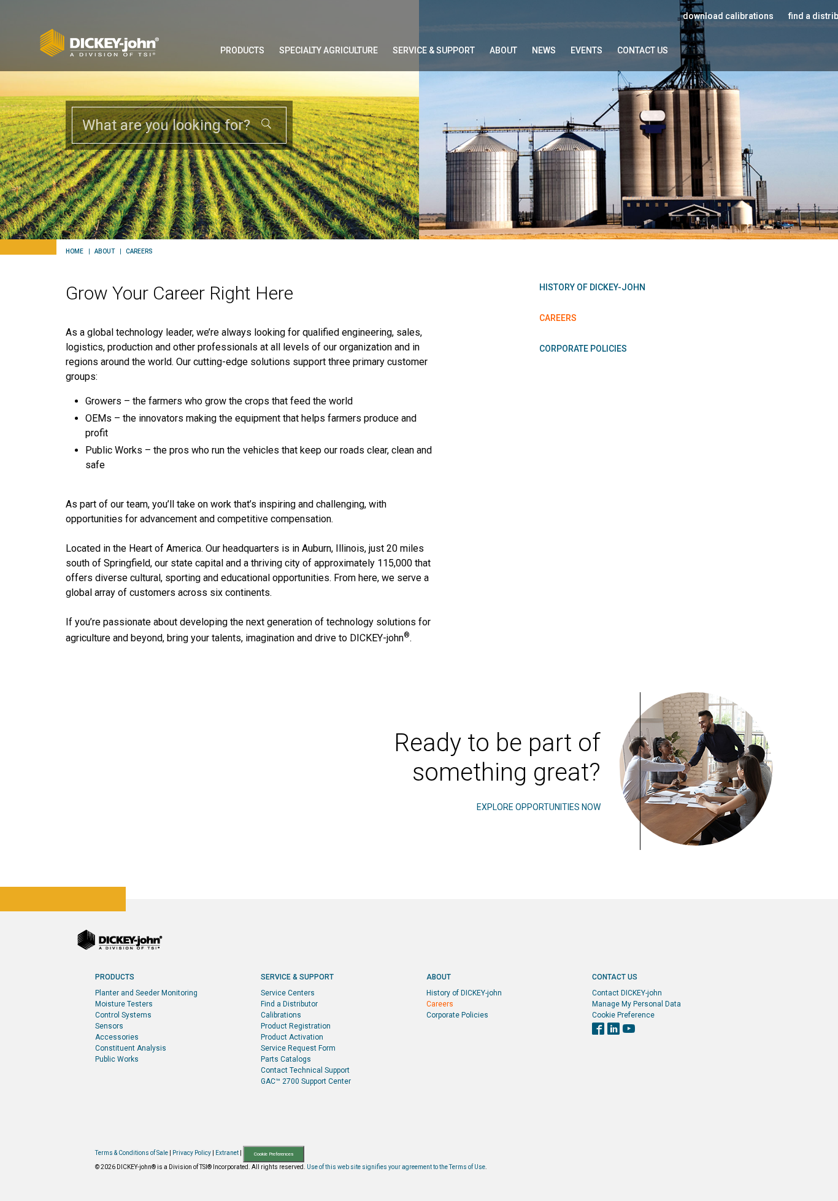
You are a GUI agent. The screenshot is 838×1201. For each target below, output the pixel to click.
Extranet (227, 1153)
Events (586, 50)
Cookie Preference (623, 1015)
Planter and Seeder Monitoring (146, 993)
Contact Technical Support (305, 1070)
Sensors (109, 1026)
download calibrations (728, 16)
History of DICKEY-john (592, 287)
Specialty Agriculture (328, 50)
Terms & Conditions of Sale (131, 1153)
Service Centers (288, 993)
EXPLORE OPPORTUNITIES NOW (539, 807)
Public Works (117, 1059)
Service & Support (434, 50)
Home (74, 252)
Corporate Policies (583, 348)
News (544, 50)
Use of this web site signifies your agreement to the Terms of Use (396, 1167)
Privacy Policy (191, 1153)
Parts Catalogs (286, 1059)
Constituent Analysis (130, 1048)
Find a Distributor (289, 1004)
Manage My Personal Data (636, 1004)
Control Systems (123, 1015)
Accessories (117, 1037)
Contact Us (642, 50)
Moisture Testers (124, 1004)
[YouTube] (629, 1029)
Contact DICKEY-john (627, 993)
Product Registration (296, 1026)
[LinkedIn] (613, 1029)
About (503, 50)
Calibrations (281, 1015)
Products (242, 50)
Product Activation (292, 1037)
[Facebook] (598, 1029)
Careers (139, 252)
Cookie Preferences (273, 1154)
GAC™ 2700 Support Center (306, 1081)
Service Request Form (298, 1048)
